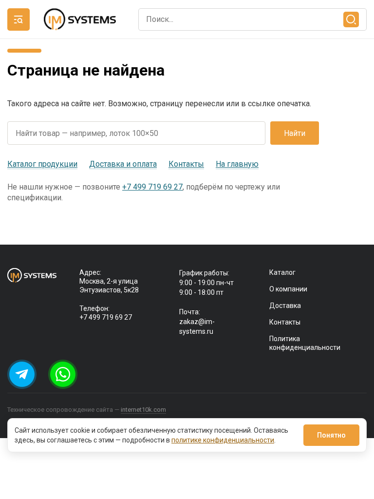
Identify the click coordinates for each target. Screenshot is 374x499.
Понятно (331, 435)
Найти (294, 133)
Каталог (282, 272)
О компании (288, 289)
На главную (237, 164)
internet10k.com (143, 409)
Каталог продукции (42, 164)
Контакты (186, 164)
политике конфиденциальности (222, 440)
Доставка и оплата (123, 164)
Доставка (285, 305)
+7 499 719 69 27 (152, 187)
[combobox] (252, 19)
